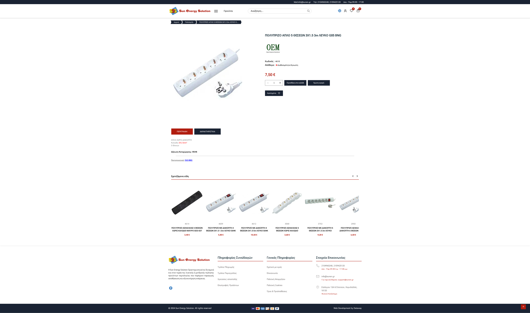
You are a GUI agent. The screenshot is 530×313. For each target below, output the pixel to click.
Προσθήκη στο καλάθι (295, 83)
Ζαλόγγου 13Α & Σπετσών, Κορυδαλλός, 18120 (339, 289)
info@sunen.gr (328, 276)
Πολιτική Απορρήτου (276, 279)
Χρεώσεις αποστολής (227, 279)
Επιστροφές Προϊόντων (228, 285)
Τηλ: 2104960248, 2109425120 (327, 2)
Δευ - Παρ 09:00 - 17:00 (353, 2)
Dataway (358, 308)
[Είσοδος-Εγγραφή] (345, 11)
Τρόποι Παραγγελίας (227, 273)
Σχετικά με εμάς (274, 267)
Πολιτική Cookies (274, 285)
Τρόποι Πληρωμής (226, 267)
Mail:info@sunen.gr (302, 2)
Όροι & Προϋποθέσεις (277, 291)
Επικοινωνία (272, 273)
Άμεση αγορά (318, 83)
